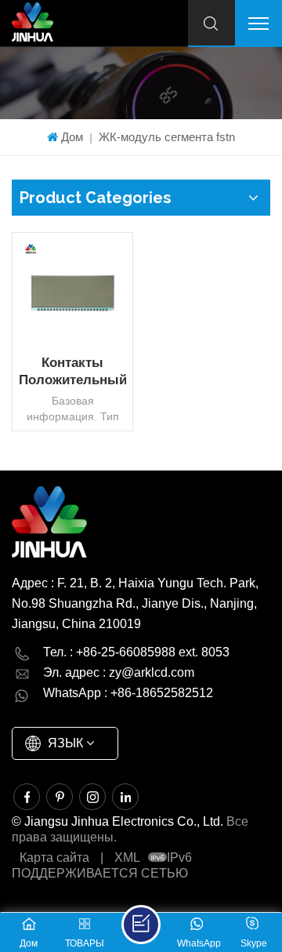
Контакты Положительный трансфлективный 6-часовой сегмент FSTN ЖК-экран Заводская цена (72, 372)
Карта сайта (54, 857)
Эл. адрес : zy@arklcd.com (118, 672)
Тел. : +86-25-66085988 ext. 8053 (136, 652)
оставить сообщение (141, 924)
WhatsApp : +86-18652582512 (128, 692)
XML (127, 857)
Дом (72, 137)
